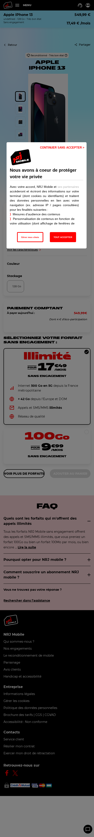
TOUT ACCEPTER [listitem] (63, 237)
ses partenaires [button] (68, 186)
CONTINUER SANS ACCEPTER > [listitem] (62, 147)
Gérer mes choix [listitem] (30, 237)
